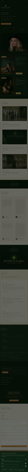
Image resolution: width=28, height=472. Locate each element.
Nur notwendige (11, 469)
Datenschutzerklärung (3, 456)
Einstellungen (16, 469)
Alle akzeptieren (4, 469)
